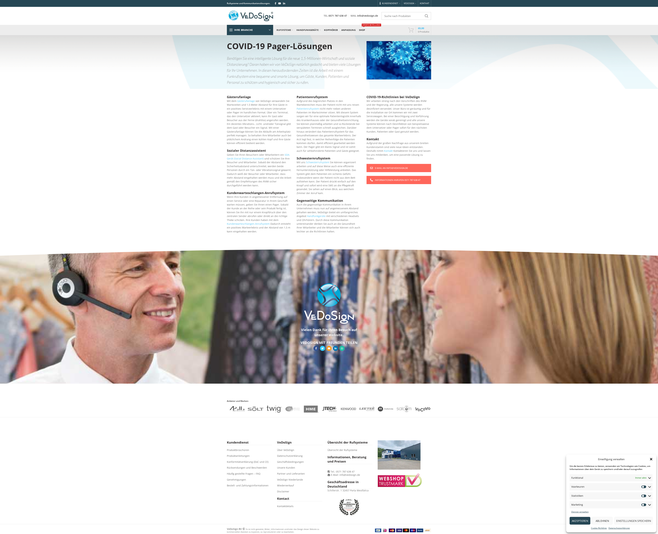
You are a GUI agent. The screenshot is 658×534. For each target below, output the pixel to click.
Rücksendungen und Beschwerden (247, 467)
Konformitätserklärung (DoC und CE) (248, 461)
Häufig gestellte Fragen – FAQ (243, 473)
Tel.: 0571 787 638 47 (342, 471)
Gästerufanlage (246, 101)
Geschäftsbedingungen (290, 461)
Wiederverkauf (285, 485)
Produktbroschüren (238, 450)
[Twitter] (322, 348)
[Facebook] (275, 3)
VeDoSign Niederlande (290, 479)
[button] (651, 459)
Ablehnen (602, 521)
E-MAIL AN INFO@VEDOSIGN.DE (391, 168)
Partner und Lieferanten (291, 473)
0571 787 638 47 (337, 15)
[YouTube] (279, 3)
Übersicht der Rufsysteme (342, 450)
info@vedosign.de (367, 15)
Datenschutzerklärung (619, 528)
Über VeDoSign (285, 450)
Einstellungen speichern (633, 521)
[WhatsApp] (342, 348)
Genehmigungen (236, 479)
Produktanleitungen (238, 455)
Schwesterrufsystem (317, 162)
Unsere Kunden (286, 467)
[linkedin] (284, 3)
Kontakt (388, 150)
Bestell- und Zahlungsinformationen (248, 485)
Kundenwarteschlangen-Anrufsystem (248, 223)
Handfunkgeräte (316, 216)
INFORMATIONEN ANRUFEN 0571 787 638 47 (397, 180)
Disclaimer (283, 491)
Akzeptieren (580, 521)
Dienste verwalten (580, 511)
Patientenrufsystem (308, 108)
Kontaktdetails (285, 506)
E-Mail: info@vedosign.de (345, 474)
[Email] (329, 348)
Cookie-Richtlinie (599, 528)
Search (426, 16)
